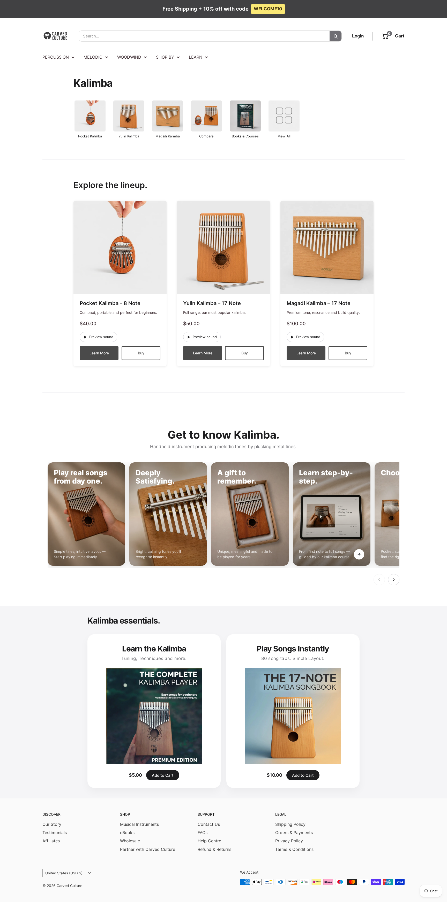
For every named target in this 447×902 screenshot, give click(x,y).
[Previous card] (379, 579)
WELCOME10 (268, 8)
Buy (141, 353)
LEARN (195, 57)
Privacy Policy (289, 840)
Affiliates (51, 840)
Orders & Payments (294, 832)
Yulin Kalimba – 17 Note (212, 303)
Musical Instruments (139, 824)
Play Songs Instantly (293, 648)
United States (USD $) (64, 873)
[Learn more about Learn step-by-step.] (359, 554)
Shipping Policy (290, 824)
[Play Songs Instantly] (293, 716)
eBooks (127, 832)
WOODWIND (129, 57)
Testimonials (54, 832)
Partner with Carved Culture (147, 849)
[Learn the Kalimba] (154, 716)
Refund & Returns (214, 849)
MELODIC (93, 57)
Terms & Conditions (294, 849)
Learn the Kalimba (154, 648)
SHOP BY (165, 57)
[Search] (335, 36)
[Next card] (393, 579)
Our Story (51, 824)
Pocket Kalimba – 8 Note (110, 303)
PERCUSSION (55, 57)
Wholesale (130, 840)
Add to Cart (163, 775)
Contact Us (209, 824)
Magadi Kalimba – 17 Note (319, 303)
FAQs (202, 832)
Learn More (99, 353)
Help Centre (209, 840)
